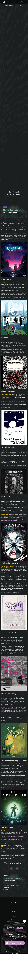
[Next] (17, 868)
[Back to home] (3, 2)
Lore (14, 908)
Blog (8, 196)
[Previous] (11, 868)
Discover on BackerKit (14, 943)
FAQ (14, 914)
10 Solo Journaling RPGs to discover (17, 196)
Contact (14, 916)
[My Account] (22, 2)
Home (5, 196)
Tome (14, 906)
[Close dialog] (24, 921)
